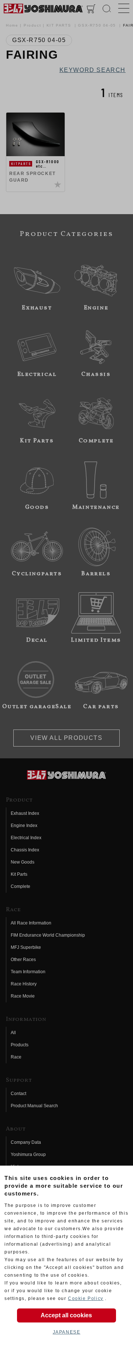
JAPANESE (67, 1332)
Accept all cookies (66, 1315)
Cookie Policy (85, 1298)
